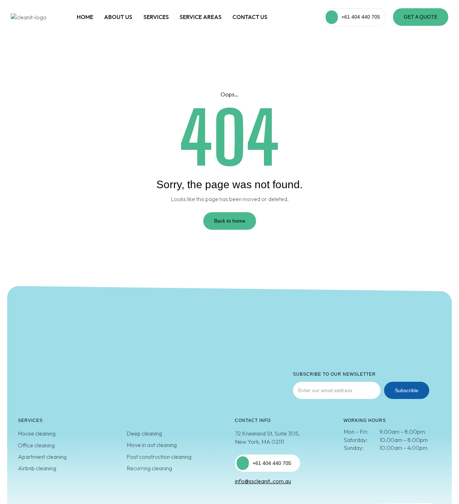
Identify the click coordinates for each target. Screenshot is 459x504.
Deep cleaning (144, 433)
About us (118, 16)
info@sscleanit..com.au (263, 481)
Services (156, 16)
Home (85, 16)
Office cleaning (36, 445)
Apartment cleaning (42, 456)
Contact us (250, 16)
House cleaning (37, 433)
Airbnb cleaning (37, 468)
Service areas (201, 16)
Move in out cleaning (152, 444)
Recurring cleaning (149, 468)
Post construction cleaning (159, 456)
